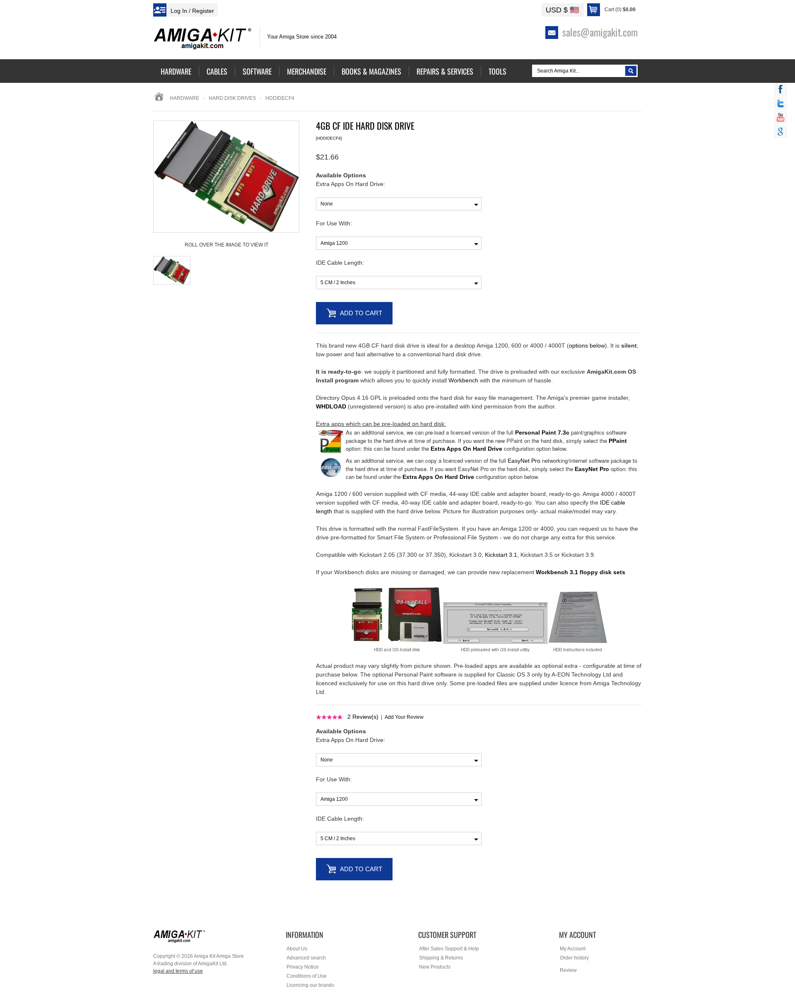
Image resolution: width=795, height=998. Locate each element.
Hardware (184, 98)
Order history (574, 958)
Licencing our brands (310, 985)
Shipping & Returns (441, 958)
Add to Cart (361, 313)
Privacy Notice (303, 967)
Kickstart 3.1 (501, 554)
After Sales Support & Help (449, 949)
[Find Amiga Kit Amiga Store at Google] (780, 132)
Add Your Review (404, 717)
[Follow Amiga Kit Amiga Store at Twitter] (780, 104)
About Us (297, 949)
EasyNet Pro (524, 460)
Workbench (463, 380)
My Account (572, 949)
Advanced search (306, 958)
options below (587, 345)
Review (568, 970)
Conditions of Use (307, 976)
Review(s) (362, 716)
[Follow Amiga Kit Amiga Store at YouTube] (780, 118)
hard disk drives (232, 98)
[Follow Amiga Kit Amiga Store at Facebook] (780, 90)
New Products (434, 967)
